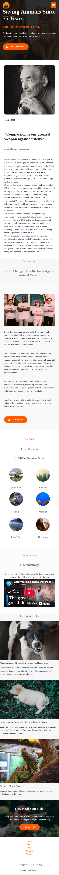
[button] (15, 419)
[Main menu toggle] (53, 5)
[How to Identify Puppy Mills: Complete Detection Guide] (29, 699)
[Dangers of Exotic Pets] (29, 761)
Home (29, 841)
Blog (29, 848)
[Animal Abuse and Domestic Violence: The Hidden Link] (29, 640)
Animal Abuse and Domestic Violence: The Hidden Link (24, 663)
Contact (29, 851)
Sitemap (29, 854)
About (29, 845)
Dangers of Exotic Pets (10, 786)
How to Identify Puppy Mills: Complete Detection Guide (23, 722)
